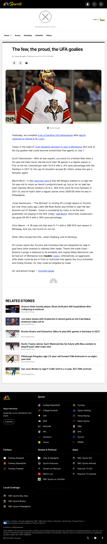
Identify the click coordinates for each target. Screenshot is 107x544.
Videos (49, 35)
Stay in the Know (10, 409)
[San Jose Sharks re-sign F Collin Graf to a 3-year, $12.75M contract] (13, 371)
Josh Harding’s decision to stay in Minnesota (58, 146)
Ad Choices (67, 521)
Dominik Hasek (46, 270)
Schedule (39, 35)
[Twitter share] (20, 63)
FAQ (36, 521)
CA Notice (27, 523)
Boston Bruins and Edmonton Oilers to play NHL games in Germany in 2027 (60, 331)
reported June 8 (42, 180)
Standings (28, 35)
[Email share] (26, 63)
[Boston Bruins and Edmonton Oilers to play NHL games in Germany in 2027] (13, 334)
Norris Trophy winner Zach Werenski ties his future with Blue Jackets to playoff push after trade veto (58, 345)
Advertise (6, 521)
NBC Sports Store (45, 521)
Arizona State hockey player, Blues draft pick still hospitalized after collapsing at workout (56, 308)
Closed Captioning (26, 521)
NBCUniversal (18, 527)
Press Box (57, 521)
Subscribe (9, 422)
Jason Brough (19, 56)
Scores (17, 35)
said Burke (61, 213)
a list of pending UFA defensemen (55, 135)
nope (56, 255)
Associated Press (27, 312)
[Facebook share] (14, 63)
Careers (15, 521)
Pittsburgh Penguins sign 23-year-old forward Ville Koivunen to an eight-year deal (59, 357)
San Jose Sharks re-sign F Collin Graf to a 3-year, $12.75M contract (56, 368)
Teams (6, 35)
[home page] (12, 4)
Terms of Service (39, 523)
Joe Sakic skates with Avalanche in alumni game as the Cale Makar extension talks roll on (56, 320)
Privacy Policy (78, 521)
